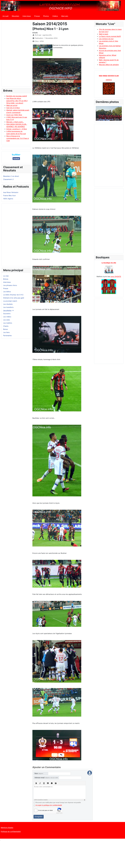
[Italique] (40, 783)
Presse (37, 16)
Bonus (5, 329)
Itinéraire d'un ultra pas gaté (13, 298)
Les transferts (8, 307)
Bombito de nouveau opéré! (16, 96)
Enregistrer (38, 816)
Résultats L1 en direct (11, 176)
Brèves (5, 279)
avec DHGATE (116, 276)
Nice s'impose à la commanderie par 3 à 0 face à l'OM (17, 138)
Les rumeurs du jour (106, 39)
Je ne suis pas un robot (45, 810)
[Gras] (36, 783)
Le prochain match (10, 301)
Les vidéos (7, 317)
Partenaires (7, 335)
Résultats (15, 16)
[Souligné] (44, 783)
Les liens (6, 332)
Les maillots (7, 323)
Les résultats (8, 304)
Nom (39, 773)
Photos (46, 16)
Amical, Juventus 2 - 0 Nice (16, 129)
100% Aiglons (8, 199)
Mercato (64, 16)
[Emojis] (52, 783)
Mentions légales (7, 828)
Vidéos (55, 16)
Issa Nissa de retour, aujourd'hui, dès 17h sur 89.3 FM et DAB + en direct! (16, 100)
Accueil (5, 16)
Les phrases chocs (10, 285)
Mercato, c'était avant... (15, 122)
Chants (5, 326)
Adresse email (46, 777)
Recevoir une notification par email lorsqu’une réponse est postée (58, 802)
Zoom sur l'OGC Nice (14, 115)
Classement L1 (8, 179)
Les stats (6, 320)
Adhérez (109, 80)
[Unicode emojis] (55, 783)
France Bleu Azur (9, 195)
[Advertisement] (16, 54)
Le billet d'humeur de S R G (13, 295)
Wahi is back (103, 34)
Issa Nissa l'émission (10, 192)
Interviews (27, 16)
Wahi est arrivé (11, 105)
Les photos (7, 310)
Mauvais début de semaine (109, 65)
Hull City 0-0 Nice (13, 108)
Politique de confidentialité (11, 831)
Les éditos (7, 292)
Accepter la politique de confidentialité (49, 805)
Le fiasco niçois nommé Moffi (110, 36)
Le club (6, 276)
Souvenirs (6, 314)
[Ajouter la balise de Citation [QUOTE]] (48, 783)
